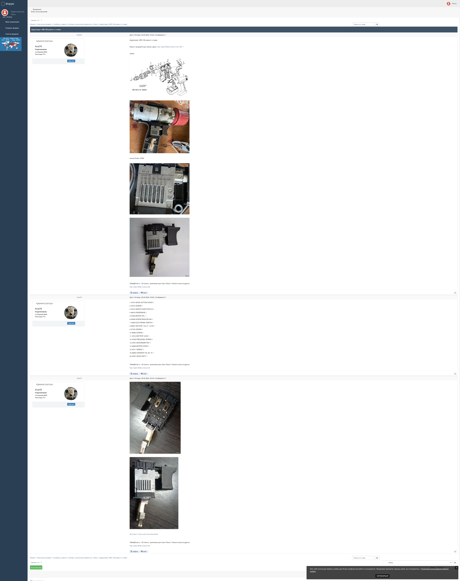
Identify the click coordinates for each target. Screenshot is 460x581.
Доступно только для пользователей (144, 534)
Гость (454, 3)
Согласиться (382, 576)
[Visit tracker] (11, 44)
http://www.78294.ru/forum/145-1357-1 (170, 47)
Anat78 (79, 35)
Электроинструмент (44, 24)
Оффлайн (71, 61)
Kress (96, 24)
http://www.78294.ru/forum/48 (140, 287)
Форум (32, 24)
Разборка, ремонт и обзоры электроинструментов (73, 24)
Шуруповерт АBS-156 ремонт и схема (113, 24)
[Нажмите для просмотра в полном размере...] (160, 77)
